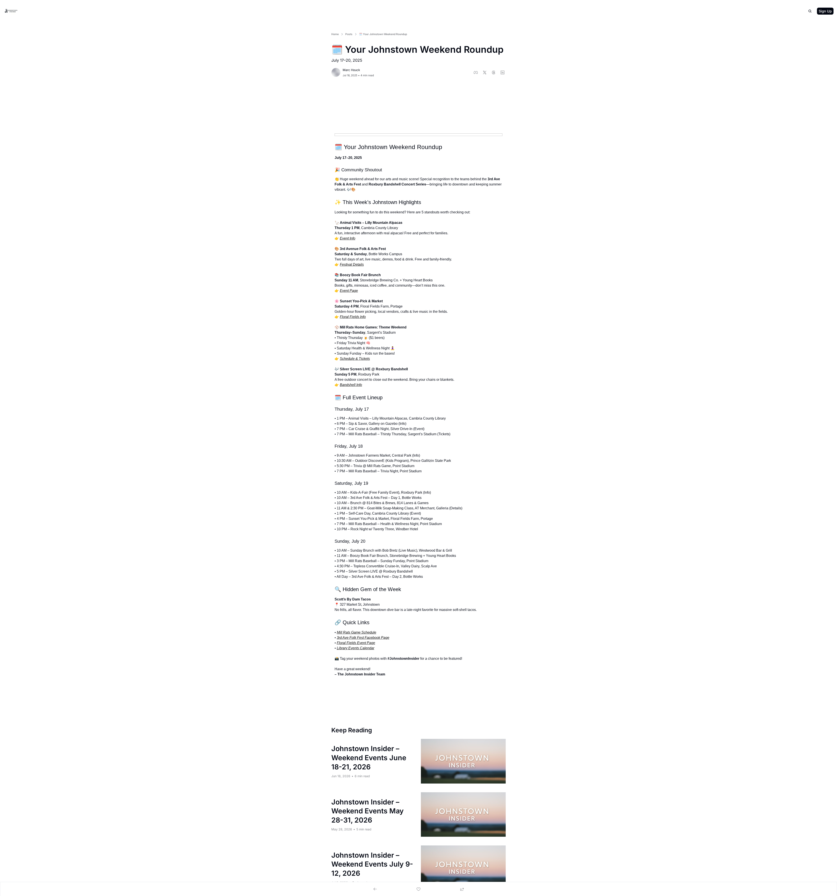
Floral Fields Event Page (356, 643)
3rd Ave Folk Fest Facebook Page (363, 637)
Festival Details (352, 264)
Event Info (347, 238)
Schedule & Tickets (355, 358)
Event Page (349, 290)
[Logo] (11, 11)
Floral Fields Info (353, 317)
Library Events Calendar (355, 648)
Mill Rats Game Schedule (356, 632)
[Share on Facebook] (476, 72)
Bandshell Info (351, 385)
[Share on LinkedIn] (502, 72)
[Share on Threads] (493, 72)
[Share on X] (484, 72)
